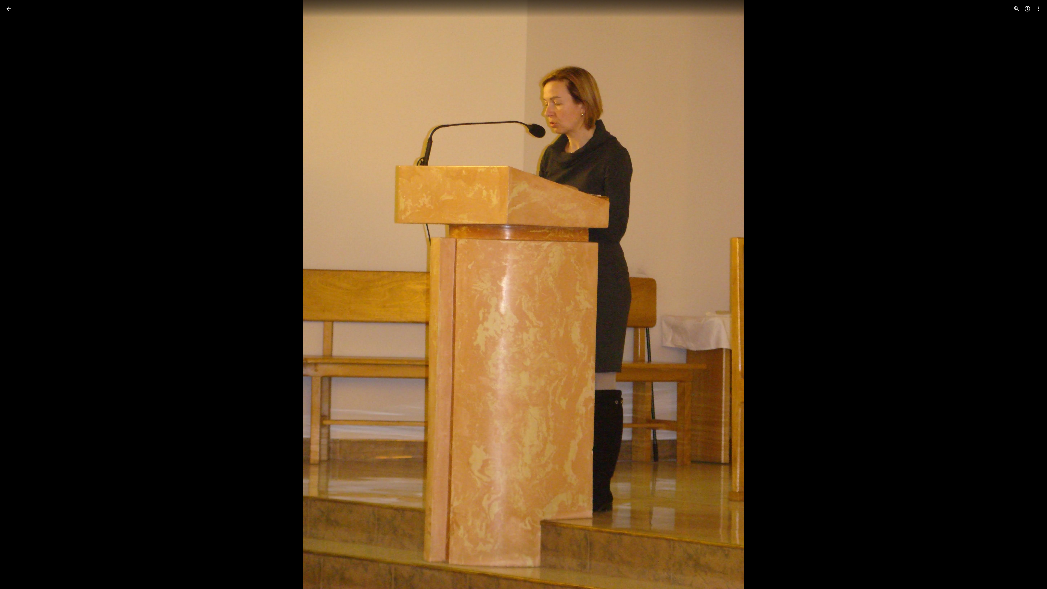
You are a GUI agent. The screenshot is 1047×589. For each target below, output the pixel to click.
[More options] (1038, 8)
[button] (15, 294)
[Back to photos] (8, 8)
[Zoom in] (1016, 8)
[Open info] (1027, 8)
